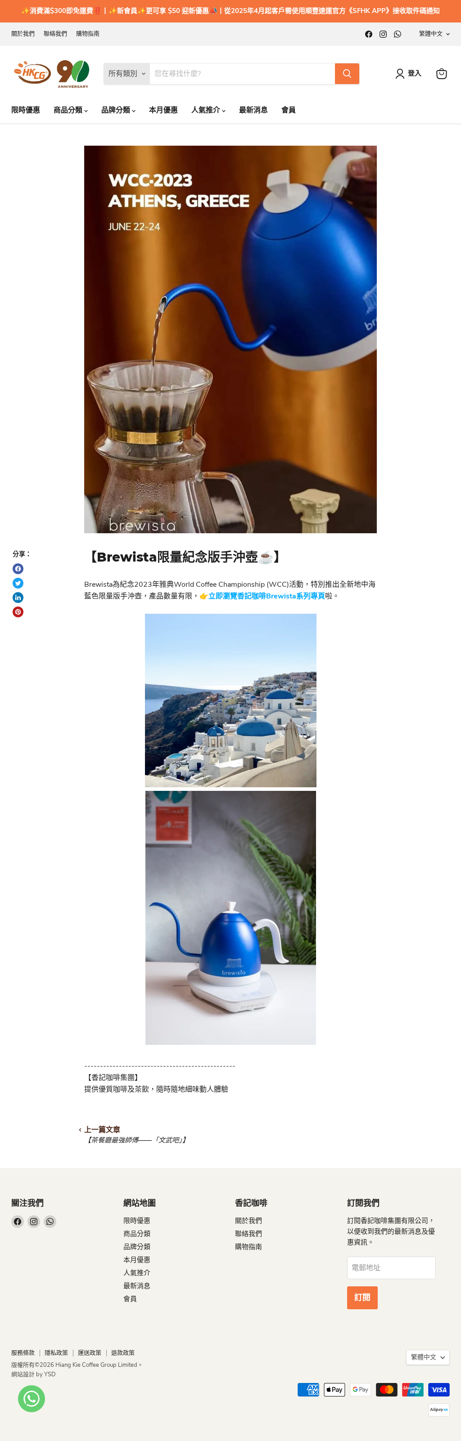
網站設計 (23, 1374)
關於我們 (23, 34)
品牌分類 (116, 110)
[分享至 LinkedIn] (18, 597)
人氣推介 (206, 110)
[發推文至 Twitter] (18, 583)
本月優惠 (163, 110)
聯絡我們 (55, 34)
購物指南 (87, 34)
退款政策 (123, 1353)
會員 (288, 110)
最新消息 (253, 110)
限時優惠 (25, 110)
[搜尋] (347, 73)
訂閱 (362, 1297)
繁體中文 (431, 34)
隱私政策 (56, 1353)
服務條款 (23, 1353)
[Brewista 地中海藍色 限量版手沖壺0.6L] (230, 1043)
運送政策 (89, 1353)
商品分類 (69, 110)
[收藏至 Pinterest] (18, 612)
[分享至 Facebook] (18, 568)
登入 (414, 73)
